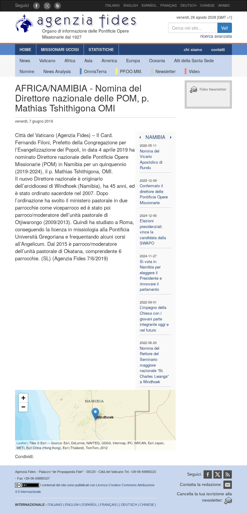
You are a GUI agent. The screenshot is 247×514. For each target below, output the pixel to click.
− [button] (23, 407)
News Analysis (57, 71)
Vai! (224, 28)
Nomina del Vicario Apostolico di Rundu (151, 159)
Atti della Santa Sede (194, 60)
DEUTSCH (188, 5)
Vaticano (47, 60)
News (25, 60)
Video (193, 71)
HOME (25, 49)
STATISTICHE (101, 49)
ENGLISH (131, 5)
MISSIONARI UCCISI (60, 49)
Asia (88, 60)
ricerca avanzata (216, 36)
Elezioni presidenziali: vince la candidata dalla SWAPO (153, 232)
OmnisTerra (94, 71)
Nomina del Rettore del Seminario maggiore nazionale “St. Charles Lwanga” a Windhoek (154, 364)
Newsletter (164, 71)
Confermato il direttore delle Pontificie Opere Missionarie (154, 194)
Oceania (157, 60)
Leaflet (22, 442)
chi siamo (193, 49)
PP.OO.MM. (129, 71)
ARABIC (224, 5)
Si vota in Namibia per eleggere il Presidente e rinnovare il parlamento (151, 275)
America (109, 60)
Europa (133, 60)
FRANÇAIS (168, 5)
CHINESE (207, 5)
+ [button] (23, 398)
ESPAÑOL (149, 5)
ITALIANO (112, 5)
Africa (69, 60)
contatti (218, 49)
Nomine (27, 71)
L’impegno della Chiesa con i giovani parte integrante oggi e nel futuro (154, 318)
